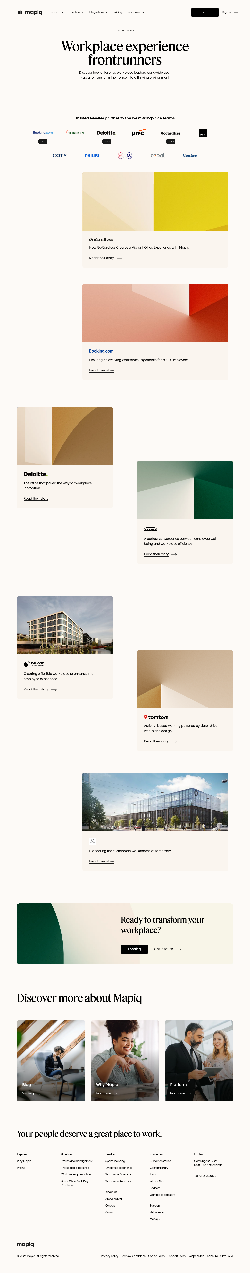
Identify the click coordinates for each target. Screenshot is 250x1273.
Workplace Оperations (119, 1174)
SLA (230, 1256)
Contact (110, 1212)
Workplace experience (75, 1168)
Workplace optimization (76, 1174)
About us (111, 1192)
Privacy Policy (109, 1256)
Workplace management (76, 1161)
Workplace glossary (162, 1195)
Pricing (118, 12)
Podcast (155, 1188)
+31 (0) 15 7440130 (205, 1176)
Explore (22, 1154)
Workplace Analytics (118, 1181)
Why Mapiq (24, 1161)
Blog (153, 1174)
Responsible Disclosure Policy (207, 1256)
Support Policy (177, 1256)
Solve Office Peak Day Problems (74, 1183)
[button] (57, 12)
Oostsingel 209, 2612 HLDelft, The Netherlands (209, 1163)
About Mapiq (113, 1199)
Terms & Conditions (133, 1256)
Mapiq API (156, 1219)
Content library (159, 1168)
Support (155, 1205)
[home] (30, 12)
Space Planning (115, 1161)
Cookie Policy (156, 1256)
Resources (156, 1154)
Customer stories (160, 1161)
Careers (110, 1205)
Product (110, 1154)
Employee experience (118, 1168)
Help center (157, 1212)
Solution (66, 1154)
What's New (157, 1181)
